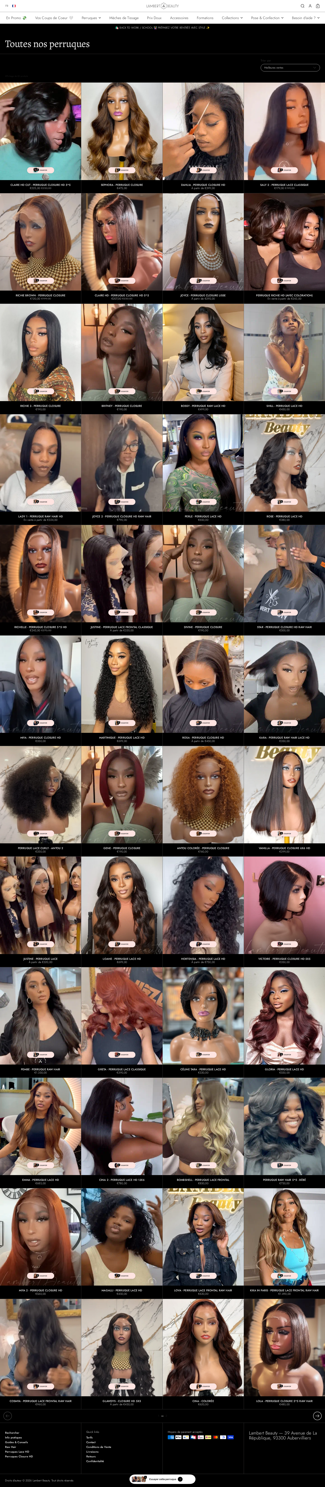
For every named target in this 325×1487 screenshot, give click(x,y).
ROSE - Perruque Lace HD (284, 469)
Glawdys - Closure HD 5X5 (121, 1354)
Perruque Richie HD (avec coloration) (284, 248)
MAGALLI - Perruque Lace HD (121, 1243)
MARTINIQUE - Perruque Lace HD (121, 691)
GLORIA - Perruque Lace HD (284, 1022)
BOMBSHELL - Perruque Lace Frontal (203, 1133)
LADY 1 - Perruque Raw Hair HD (40, 469)
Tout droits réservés (62, 1480)
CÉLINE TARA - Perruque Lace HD (203, 1022)
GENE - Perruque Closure (121, 801)
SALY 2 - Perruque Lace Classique (284, 138)
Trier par (266, 60)
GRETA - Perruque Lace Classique (121, 1022)
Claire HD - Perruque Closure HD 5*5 (121, 248)
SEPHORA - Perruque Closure (121, 138)
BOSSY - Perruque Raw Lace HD (203, 359)
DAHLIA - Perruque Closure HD (203, 138)
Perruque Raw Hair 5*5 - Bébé (284, 1133)
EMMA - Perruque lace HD (40, 1133)
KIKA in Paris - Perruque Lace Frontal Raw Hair (284, 1243)
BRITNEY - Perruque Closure (121, 359)
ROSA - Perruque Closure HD (203, 691)
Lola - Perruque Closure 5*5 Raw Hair (284, 1354)
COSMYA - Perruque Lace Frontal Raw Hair (40, 1354)
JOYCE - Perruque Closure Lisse (203, 248)
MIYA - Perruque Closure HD (40, 691)
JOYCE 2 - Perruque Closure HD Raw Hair (121, 469)
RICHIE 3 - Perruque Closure (40, 359)
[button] (5, 6)
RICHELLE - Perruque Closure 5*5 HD (40, 580)
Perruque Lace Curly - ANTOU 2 (40, 801)
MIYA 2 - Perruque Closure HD (40, 1243)
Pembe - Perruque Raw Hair (40, 1022)
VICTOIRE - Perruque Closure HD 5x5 (284, 912)
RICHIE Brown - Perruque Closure (40, 248)
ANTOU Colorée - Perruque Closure (203, 801)
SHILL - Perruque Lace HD (284, 359)
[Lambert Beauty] (162, 6)
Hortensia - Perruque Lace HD (203, 912)
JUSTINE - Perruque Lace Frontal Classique (121, 580)
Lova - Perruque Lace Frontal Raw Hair (203, 1243)
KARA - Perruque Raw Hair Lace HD (284, 691)
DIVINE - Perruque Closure (203, 580)
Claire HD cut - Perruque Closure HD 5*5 (40, 138)
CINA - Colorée (203, 1354)
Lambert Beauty (41, 1480)
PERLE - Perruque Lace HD (203, 469)
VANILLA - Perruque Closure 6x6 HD (284, 801)
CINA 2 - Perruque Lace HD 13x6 (121, 1133)
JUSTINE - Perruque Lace (40, 912)
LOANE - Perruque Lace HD (121, 912)
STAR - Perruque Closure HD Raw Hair (284, 580)
